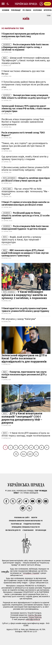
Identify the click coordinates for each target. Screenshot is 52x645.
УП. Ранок (26, 10)
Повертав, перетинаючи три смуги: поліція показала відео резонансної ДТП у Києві (24, 374)
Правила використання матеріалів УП (26, 521)
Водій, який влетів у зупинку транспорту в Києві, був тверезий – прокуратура (21, 240)
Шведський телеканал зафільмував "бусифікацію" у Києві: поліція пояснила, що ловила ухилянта (26, 60)
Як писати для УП (13, 530)
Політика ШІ (16, 524)
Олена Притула (35, 617)
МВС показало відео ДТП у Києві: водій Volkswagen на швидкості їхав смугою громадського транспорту (25, 253)
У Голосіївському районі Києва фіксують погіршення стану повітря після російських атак (25, 85)
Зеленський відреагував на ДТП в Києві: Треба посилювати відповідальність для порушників (24, 358)
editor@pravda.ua (33, 619)
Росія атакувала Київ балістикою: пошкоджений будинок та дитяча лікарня (25, 227)
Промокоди (40, 530)
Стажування (27, 530)
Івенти (34, 517)
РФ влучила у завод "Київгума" (19, 319)
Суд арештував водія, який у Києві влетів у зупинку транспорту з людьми (25, 158)
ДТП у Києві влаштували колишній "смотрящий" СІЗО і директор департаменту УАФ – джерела (22, 418)
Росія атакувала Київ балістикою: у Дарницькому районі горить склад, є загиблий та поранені (25, 47)
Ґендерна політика (31, 524)
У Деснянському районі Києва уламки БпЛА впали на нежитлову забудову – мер (25, 168)
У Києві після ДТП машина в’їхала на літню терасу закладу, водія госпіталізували (26, 434)
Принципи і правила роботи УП (26, 527)
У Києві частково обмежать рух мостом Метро (23, 72)
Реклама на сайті (21, 517)
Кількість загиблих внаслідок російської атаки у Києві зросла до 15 (26, 179)
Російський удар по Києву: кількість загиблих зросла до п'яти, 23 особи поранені (25, 215)
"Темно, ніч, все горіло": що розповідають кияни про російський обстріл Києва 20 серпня (25, 146)
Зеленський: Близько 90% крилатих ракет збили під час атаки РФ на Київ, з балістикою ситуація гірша (26, 109)
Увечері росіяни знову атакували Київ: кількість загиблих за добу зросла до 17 (26, 96)
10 (16, 454)
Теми (48, 15)
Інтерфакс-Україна (31, 573)
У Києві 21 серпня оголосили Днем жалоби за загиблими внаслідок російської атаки (25, 203)
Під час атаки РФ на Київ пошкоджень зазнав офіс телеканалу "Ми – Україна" (25, 191)
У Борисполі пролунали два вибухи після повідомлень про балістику (23, 35)
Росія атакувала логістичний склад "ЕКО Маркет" (23, 134)
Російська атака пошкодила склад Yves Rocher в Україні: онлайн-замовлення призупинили (23, 122)
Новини (5, 10)
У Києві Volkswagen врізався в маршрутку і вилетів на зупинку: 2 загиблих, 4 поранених (24, 295)
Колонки (37, 10)
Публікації (15, 10)
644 (23, 454)
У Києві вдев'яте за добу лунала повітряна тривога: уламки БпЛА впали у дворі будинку (25, 309)
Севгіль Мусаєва (34, 615)
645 (30, 454)
